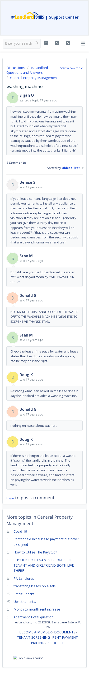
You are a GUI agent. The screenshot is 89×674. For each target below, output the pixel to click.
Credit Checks (24, 594)
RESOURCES (56, 643)
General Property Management (34, 77)
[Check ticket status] (57, 43)
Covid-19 (20, 531)
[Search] (36, 43)
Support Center (64, 17)
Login (10, 498)
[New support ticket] (46, 43)
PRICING (37, 643)
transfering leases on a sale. (35, 586)
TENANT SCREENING (33, 637)
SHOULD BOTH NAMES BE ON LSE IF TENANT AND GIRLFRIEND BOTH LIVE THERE (44, 565)
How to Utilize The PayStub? (35, 552)
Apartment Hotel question (33, 617)
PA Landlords (24, 578)
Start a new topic (71, 68)
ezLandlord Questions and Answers (27, 70)
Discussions (15, 67)
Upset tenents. (25, 601)
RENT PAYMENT (65, 637)
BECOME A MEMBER (35, 632)
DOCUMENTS (64, 632)
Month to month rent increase (37, 609)
